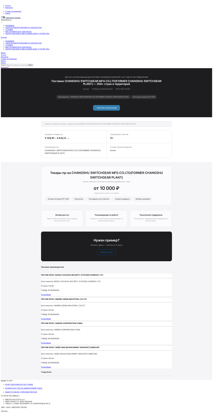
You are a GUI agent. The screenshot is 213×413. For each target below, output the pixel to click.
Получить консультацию (106, 108)
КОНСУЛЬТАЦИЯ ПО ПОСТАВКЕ (19, 384)
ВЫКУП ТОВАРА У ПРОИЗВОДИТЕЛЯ (21, 392)
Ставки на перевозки (13, 11)
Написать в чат (106, 252)
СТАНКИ (9, 30)
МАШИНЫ (9, 26)
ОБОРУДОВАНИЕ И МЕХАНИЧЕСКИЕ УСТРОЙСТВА (27, 34)
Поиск (7, 13)
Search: (3, 65)
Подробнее (46, 295)
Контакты (9, 8)
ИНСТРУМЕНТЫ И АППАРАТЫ (18, 32)
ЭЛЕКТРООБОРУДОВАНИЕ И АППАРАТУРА (23, 28)
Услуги (8, 6)
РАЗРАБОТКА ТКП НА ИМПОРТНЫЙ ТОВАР (23, 388)
